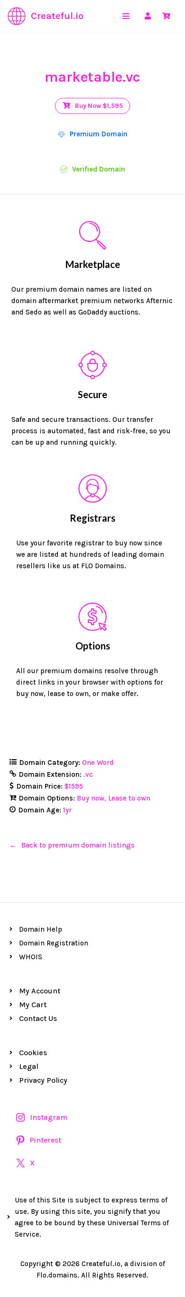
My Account (39, 990)
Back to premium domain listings (78, 845)
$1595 (74, 786)
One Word (98, 762)
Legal (28, 1066)
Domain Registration (53, 943)
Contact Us (38, 1018)
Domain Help (40, 929)
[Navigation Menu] (126, 16)
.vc (88, 774)
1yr (67, 810)
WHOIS (30, 957)
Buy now (90, 798)
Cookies (33, 1052)
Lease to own (129, 798)
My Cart (32, 1004)
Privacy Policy (43, 1080)
